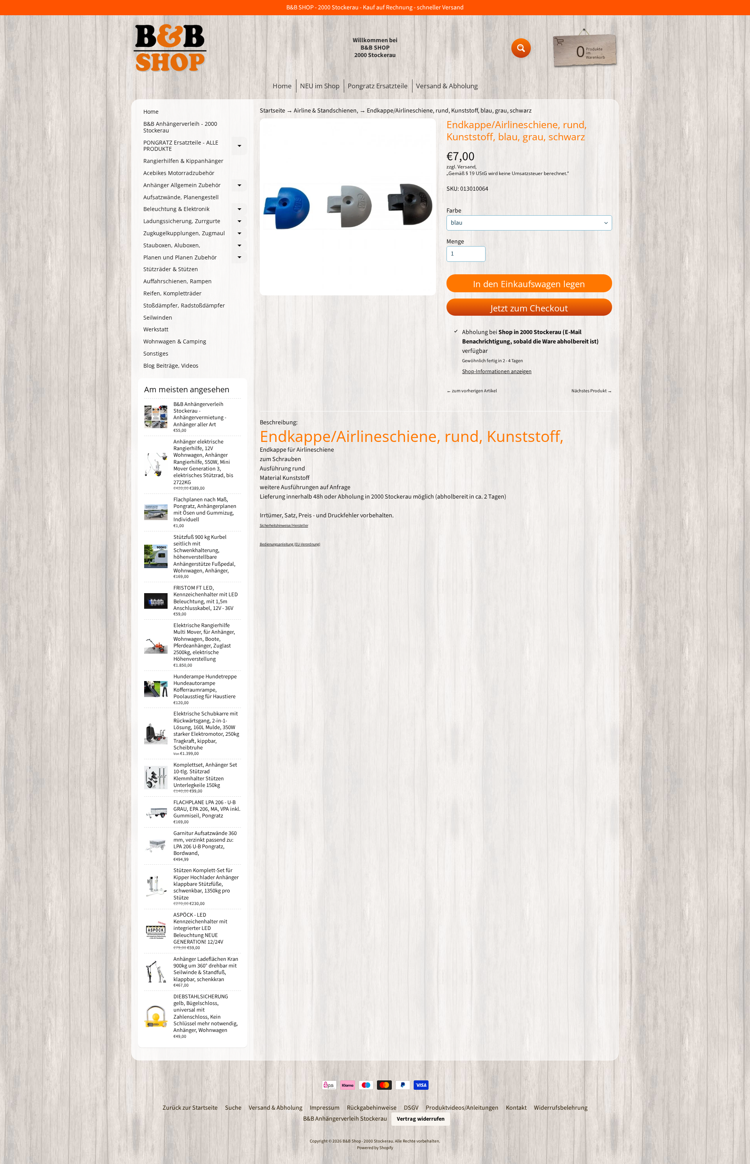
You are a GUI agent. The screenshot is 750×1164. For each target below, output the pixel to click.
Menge (455, 241)
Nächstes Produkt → (591, 391)
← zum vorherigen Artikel (471, 391)
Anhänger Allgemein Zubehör (195, 186)
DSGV (411, 1107)
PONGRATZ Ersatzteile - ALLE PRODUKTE (195, 146)
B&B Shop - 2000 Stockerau (368, 1141)
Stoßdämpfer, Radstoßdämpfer (184, 305)
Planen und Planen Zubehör (195, 259)
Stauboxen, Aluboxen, (195, 246)
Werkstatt (155, 329)
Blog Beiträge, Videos (170, 365)
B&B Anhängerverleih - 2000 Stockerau (180, 127)
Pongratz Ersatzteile (378, 85)
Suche (233, 1107)
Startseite (272, 110)
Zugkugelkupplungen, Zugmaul (195, 234)
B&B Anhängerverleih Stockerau (345, 1118)
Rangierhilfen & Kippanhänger (183, 160)
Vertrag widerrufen (421, 1119)
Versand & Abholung (447, 85)
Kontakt (516, 1107)
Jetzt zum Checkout (529, 308)
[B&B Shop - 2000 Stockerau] (170, 48)
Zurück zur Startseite (190, 1107)
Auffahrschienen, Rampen (177, 281)
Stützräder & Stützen (170, 269)
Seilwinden (157, 317)
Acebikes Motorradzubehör (178, 173)
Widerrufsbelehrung (561, 1107)
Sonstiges (155, 353)
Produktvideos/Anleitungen (462, 1107)
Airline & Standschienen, (326, 110)
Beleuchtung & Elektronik (195, 210)
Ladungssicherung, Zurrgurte (195, 222)
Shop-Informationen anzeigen (497, 371)
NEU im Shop (319, 85)
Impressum (324, 1107)
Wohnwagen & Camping (174, 341)
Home (282, 85)
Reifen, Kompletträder (172, 293)
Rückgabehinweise (371, 1107)
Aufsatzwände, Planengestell (181, 197)
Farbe (453, 210)
